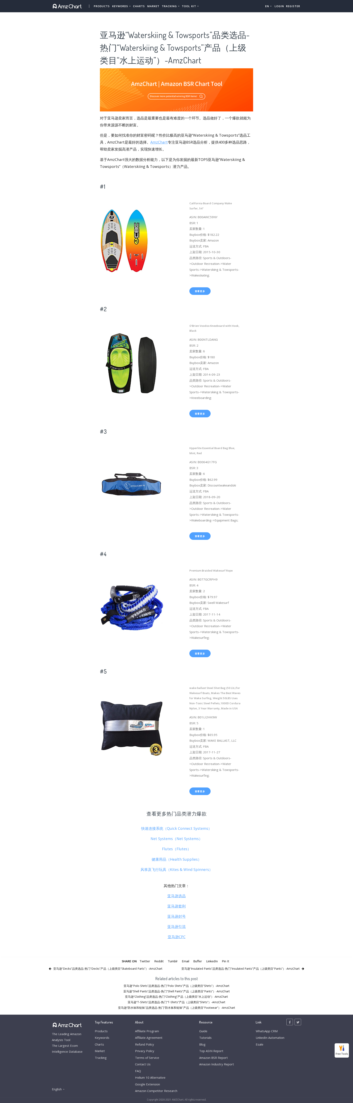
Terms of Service (147, 1058)
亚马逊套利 (176, 906)
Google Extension (147, 1084)
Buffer (197, 961)
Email (185, 961)
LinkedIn (212, 961)
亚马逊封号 (176, 916)
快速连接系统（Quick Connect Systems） (176, 828)
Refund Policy (144, 1044)
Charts (139, 6)
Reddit (159, 961)
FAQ (138, 1071)
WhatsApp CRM (267, 1031)
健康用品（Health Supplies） (176, 859)
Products (102, 6)
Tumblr (173, 961)
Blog (202, 1044)
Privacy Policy (144, 1051)
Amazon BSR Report (213, 1058)
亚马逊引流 (176, 926)
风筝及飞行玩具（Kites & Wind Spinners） (177, 869)
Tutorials (205, 1038)
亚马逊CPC (176, 936)
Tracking (101, 1058)
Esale (259, 1044)
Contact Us (143, 1064)
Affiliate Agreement (148, 1038)
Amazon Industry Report (216, 1064)
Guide (203, 1031)
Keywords (102, 1038)
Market (153, 6)
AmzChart (159, 142)
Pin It (225, 961)
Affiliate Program (147, 1031)
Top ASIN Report (211, 1051)
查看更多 (200, 291)
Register (293, 6)
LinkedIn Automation (270, 1038)
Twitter (145, 961)
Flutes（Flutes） (176, 848)
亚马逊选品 (176, 895)
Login (279, 6)
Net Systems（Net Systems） (176, 838)
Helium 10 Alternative (150, 1077)
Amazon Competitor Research (156, 1091)
